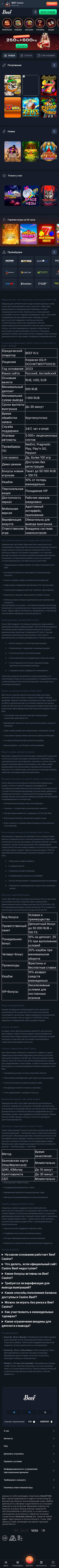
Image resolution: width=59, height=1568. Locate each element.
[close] (2, 3)
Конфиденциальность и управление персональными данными (20, 1470)
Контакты (8, 1438)
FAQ (6, 1446)
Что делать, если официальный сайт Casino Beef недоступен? (29, 1266)
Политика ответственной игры (18, 1487)
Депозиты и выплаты (14, 1454)
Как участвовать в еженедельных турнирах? (28, 1314)
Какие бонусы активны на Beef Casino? (25, 1276)
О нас (6, 1431)
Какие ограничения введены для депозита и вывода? (26, 1323)
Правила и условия (13, 1461)
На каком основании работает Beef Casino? (28, 1257)
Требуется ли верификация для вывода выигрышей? (26, 1285)
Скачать (51, 4)
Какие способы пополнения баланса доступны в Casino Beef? (29, 1295)
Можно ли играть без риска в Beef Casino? (28, 1304)
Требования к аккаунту (15, 1480)
